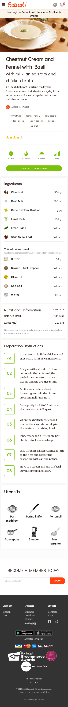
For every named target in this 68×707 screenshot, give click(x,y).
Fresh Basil (18, 228)
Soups (51, 120)
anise (47, 381)
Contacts (52, 612)
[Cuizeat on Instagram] (56, 622)
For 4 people (18, 120)
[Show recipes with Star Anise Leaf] (6, 236)
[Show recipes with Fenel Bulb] (6, 218)
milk (34, 397)
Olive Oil (16, 277)
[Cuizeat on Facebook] (49, 622)
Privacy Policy (24, 692)
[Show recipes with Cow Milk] (6, 200)
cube (22, 358)
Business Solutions (30, 614)
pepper (53, 459)
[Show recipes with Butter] (6, 258)
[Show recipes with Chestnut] (6, 191)
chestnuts (34, 377)
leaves (23, 470)
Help (50, 615)
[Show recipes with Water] (6, 294)
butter (23, 373)
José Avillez (24, 106)
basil (58, 466)
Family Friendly (33, 115)
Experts (29, 619)
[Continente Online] (34, 623)
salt (41, 459)
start (57, 581)
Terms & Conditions (41, 692)
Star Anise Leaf (21, 237)
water (46, 358)
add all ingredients (34, 168)
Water (15, 295)
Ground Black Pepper (25, 268)
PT (31, 682)
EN (36, 682)
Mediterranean (36, 120)
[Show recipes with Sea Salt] (6, 285)
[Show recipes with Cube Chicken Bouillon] (6, 209)
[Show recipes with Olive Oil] (6, 276)
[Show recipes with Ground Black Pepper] (6, 267)
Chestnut (17, 192)
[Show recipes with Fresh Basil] (6, 227)
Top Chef (34, 125)
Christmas (16, 115)
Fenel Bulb (18, 219)
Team (5, 615)
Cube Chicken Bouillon (25, 210)
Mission (6, 612)
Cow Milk (17, 201)
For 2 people (50, 115)
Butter (15, 259)
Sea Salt (16, 286)
